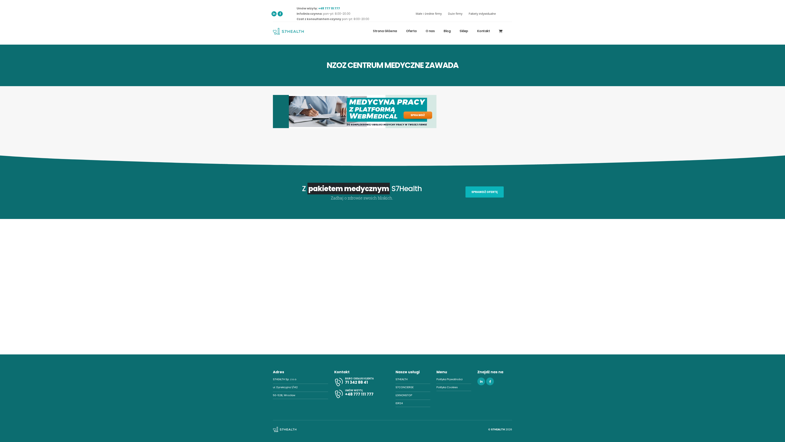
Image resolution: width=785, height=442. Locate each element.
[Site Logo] (288, 31)
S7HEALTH (402, 379)
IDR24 (399, 403)
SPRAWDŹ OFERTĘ (484, 192)
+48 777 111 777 (329, 8)
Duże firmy (455, 14)
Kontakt (483, 31)
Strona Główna (385, 31)
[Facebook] (280, 13)
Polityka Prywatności (449, 379)
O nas (430, 31)
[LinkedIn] (274, 13)
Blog (447, 31)
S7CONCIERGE (405, 387)
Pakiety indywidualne (482, 14)
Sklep (464, 31)
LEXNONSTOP (404, 395)
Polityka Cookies (447, 387)
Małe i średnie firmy (429, 14)
